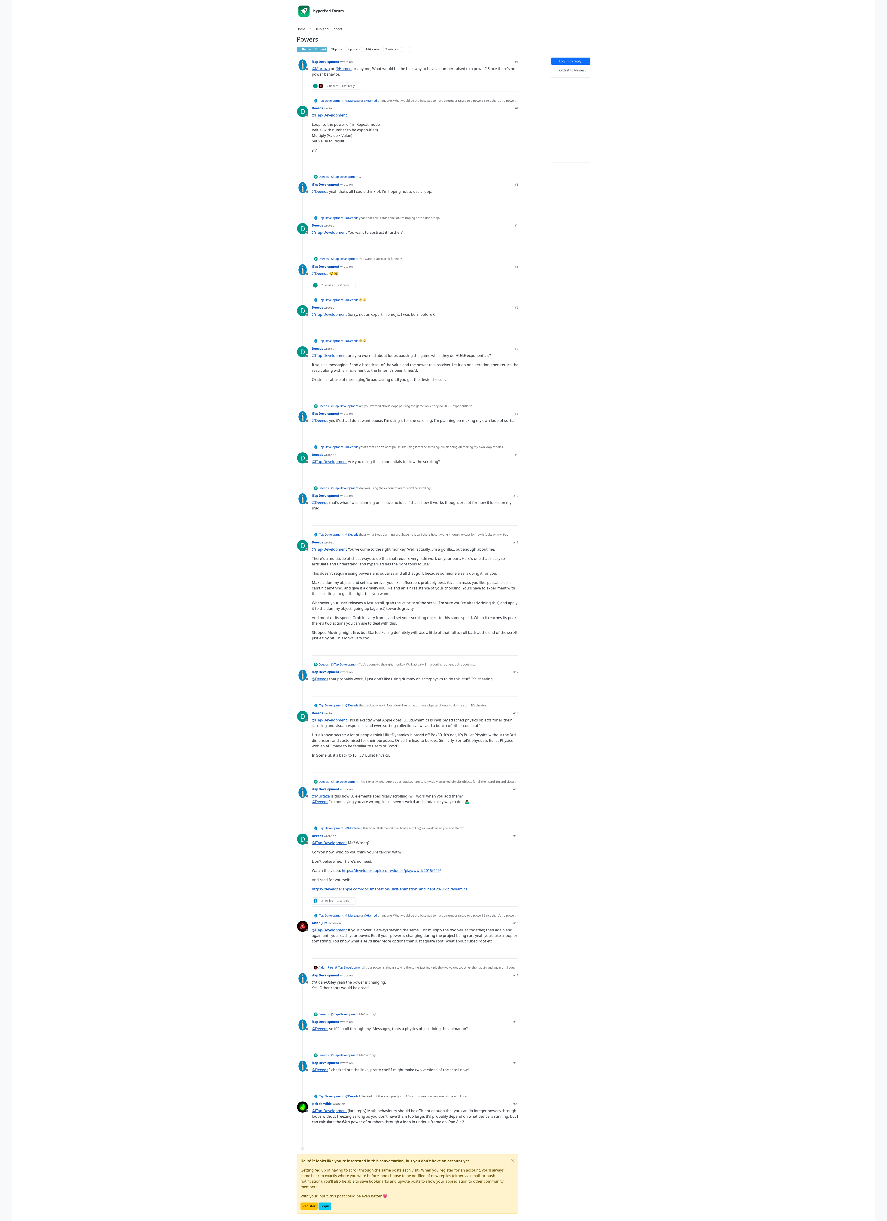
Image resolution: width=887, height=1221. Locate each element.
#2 (516, 108)
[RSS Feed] (406, 49)
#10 (515, 496)
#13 (515, 713)
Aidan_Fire (320, 923)
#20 (515, 1104)
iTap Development (325, 62)
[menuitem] (881, 5)
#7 (516, 349)
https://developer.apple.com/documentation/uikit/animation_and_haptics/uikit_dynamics (389, 889)
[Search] (6, 51)
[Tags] (6, 24)
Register (309, 1206)
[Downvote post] (514, 86)
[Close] (512, 1160)
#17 (515, 975)
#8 (516, 413)
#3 (516, 184)
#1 (516, 62)
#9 (516, 455)
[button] (6, 1206)
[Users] (6, 42)
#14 (515, 789)
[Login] (881, 5)
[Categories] (6, 5)
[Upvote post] (498, 86)
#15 (515, 836)
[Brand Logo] (304, 11)
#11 (515, 542)
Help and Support (313, 49)
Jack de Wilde (322, 1104)
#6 (516, 307)
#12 (515, 672)
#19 (515, 1063)
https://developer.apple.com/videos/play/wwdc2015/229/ (391, 870)
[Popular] (6, 33)
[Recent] (6, 14)
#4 (516, 225)
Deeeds (317, 108)
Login (325, 1206)
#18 (515, 1022)
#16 (515, 923)
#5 (516, 266)
